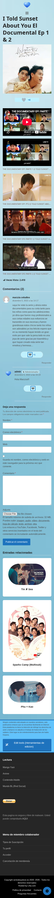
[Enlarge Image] (27, 69)
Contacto (38, 890)
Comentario (9, 473)
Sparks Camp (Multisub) (27, 664)
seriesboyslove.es (21, 880)
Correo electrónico (12, 432)
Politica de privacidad (21, 890)
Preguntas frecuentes (27, 894)
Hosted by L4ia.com (27, 886)
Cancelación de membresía (16, 861)
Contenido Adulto (11, 780)
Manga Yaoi (9, 767)
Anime (6, 773)
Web (5, 444)
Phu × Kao (27, 706)
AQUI (25, 818)
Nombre (7, 420)
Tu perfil (7, 848)
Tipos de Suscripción (13, 842)
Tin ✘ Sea (27, 589)
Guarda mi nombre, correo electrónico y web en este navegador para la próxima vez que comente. (26, 463)
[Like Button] (24, 100)
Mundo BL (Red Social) (14, 786)
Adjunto (6, 510)
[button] (27, 13)
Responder (46, 363)
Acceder (7, 855)
